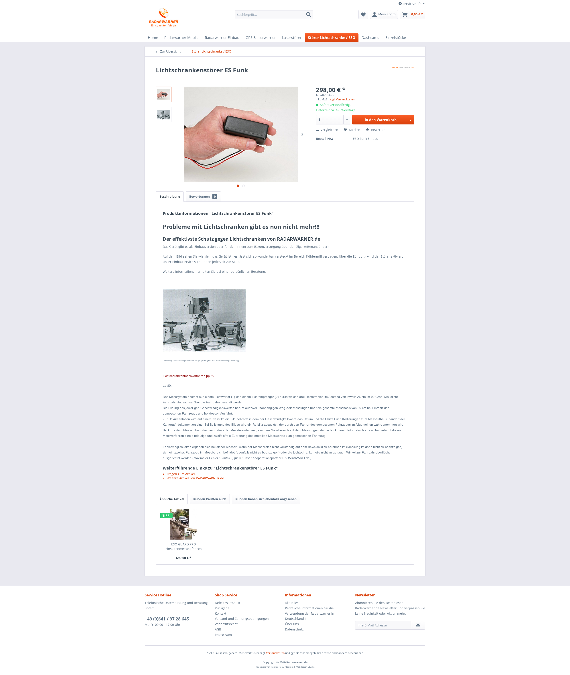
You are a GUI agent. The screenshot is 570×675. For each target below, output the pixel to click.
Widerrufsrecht (226, 624)
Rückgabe (222, 608)
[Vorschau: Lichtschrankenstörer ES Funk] (163, 114)
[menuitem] (274, 14)
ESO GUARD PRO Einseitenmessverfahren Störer (183, 546)
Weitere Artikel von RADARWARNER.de (195, 478)
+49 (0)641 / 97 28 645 (167, 619)
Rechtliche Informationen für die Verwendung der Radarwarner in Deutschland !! (309, 613)
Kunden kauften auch (209, 499)
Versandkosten (275, 653)
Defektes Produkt (227, 603)
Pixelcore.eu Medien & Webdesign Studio (293, 666)
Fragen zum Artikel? (181, 474)
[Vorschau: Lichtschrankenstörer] (163, 94)
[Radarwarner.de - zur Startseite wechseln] (164, 18)
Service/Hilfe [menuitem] (412, 4)
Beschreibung (169, 196)
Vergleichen (329, 130)
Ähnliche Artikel (171, 499)
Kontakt (220, 613)
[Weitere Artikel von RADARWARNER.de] (403, 74)
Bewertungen (202, 196)
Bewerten (377, 130)
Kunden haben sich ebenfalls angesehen (266, 499)
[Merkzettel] (363, 14)
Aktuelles (292, 603)
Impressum (223, 634)
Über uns (292, 624)
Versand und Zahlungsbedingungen (242, 618)
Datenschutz (294, 629)
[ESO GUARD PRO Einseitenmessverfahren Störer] (184, 524)
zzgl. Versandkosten (342, 99)
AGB (218, 629)
